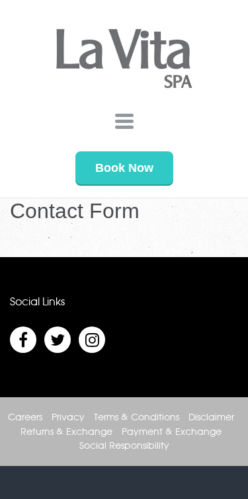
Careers (25, 417)
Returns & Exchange (66, 432)
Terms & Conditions (136, 417)
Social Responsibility (124, 446)
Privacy (68, 417)
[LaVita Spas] (124, 61)
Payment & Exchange (172, 432)
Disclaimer (211, 417)
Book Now (124, 167)
